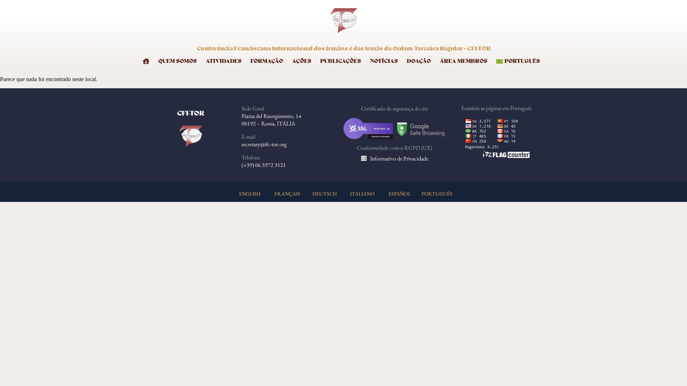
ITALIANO (362, 193)
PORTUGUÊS (437, 193)
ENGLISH (250, 193)
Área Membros (463, 61)
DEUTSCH (324, 193)
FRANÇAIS (287, 193)
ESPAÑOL (400, 193)
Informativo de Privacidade (399, 158)
